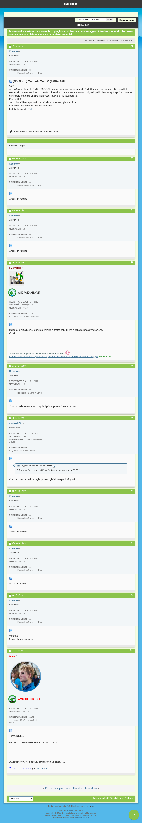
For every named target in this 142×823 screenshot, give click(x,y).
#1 (132, 46)
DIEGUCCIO (43, 768)
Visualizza (125, 40)
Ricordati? (84, 25)
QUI (30, 109)
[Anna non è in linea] (25, 676)
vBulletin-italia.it (82, 818)
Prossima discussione (85, 788)
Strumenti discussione (107, 40)
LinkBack (88, 40)
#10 (131, 650)
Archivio (129, 798)
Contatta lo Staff (101, 798)
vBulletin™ (70, 811)
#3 (132, 210)
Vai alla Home (116, 798)
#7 (132, 491)
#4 (132, 262)
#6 (132, 418)
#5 (132, 366)
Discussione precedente (58, 788)
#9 (132, 595)
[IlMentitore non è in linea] (16, 278)
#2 (132, 158)
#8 (132, 543)
